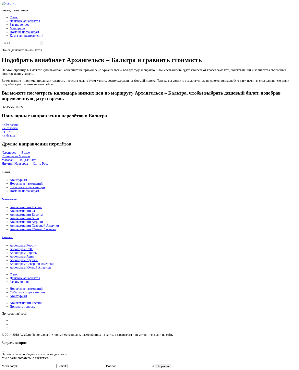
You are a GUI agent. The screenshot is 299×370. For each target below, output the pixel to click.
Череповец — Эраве (16, 152)
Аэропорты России (23, 245)
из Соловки (10, 128)
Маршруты (17, 28)
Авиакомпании (9, 199)
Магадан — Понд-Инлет (19, 160)
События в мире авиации (27, 187)
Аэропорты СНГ (21, 249)
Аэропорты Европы (23, 252)
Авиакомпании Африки (26, 222)
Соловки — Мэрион (16, 156)
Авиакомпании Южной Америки (33, 229)
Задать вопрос (19, 24)
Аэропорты (7, 237)
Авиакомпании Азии (24, 218)
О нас (14, 17)
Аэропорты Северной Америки (32, 263)
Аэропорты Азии (22, 256)
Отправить (163, 366)
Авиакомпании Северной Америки (34, 225)
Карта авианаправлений (26, 35)
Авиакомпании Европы (26, 214)
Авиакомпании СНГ (24, 211)
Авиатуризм (18, 180)
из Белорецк (10, 124)
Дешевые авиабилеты (25, 21)
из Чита (7, 131)
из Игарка (8, 135)
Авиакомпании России (26, 207)
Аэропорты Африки (24, 260)
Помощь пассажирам (24, 32)
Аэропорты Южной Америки (30, 267)
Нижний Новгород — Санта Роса (25, 163)
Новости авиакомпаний (26, 183)
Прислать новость (22, 306)
